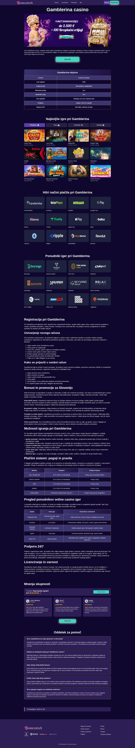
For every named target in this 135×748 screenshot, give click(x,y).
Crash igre (77, 125)
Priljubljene (33, 125)
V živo (55, 125)
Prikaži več (67, 621)
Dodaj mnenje (101, 592)
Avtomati (99, 125)
